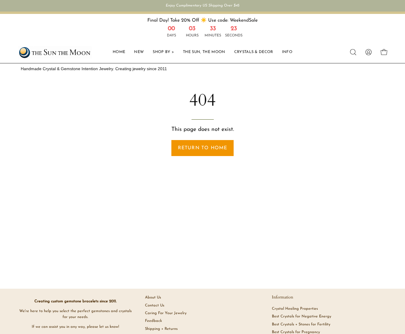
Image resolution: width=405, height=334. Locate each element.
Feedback (153, 321)
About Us (153, 297)
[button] (254, 52)
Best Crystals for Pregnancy (296, 332)
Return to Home (202, 148)
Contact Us (154, 305)
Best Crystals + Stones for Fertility (301, 324)
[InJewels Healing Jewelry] (55, 52)
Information (282, 297)
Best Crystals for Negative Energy (301, 316)
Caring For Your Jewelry (165, 313)
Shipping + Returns (161, 329)
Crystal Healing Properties (295, 309)
